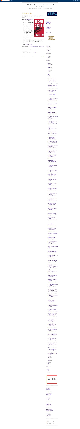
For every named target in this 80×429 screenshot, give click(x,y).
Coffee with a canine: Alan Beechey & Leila (52, 191)
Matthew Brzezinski (49, 409)
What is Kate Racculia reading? (52, 277)
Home (33, 57)
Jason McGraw (48, 389)
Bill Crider (47, 403)
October (49, 67)
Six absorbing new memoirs (52, 171)
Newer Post (23, 57)
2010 (48, 366)
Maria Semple (48, 398)
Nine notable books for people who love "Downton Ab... (52, 314)
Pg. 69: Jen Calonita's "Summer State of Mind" (52, 294)
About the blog (48, 21)
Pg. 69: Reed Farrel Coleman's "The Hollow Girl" (52, 114)
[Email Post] (37, 52)
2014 (48, 63)
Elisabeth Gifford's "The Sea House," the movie (52, 110)
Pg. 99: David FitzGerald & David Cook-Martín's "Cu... (53, 267)
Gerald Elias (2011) (49, 393)
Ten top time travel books (51, 112)
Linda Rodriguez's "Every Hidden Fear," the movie (53, 146)
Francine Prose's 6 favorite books (52, 237)
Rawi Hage (47, 390)
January (49, 360)
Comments (49, 423)
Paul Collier (48, 412)
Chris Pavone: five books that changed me (52, 209)
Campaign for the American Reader (40, 5)
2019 (48, 56)
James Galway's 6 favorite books (52, 352)
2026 (48, 46)
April (49, 356)
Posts (48, 421)
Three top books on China (51, 104)
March (49, 357)
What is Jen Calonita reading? (52, 245)
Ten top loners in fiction (51, 224)
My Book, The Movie (49, 24)
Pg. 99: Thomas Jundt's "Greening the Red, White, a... (53, 296)
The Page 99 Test (48, 26)
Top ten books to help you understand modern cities (52, 81)
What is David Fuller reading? (52, 92)
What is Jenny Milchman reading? (53, 173)
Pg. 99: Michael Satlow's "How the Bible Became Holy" (53, 99)
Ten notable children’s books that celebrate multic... (52, 86)
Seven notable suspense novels (52, 241)
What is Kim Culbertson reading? (53, 260)
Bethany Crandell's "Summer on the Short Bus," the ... (52, 211)
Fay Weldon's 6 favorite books (52, 271)
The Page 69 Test (48, 23)
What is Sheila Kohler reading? (52, 103)
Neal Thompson (48, 414)
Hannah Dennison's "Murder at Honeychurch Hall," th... (52, 175)
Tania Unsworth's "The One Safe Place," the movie (52, 290)
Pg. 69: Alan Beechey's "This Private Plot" (52, 235)
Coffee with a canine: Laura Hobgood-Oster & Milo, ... (52, 258)
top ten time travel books (29, 19)
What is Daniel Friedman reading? (53, 311)
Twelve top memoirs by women (52, 251)
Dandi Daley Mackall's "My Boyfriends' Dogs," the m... (52, 332)
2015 (48, 61)
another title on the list (29, 44)
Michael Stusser (48, 406)
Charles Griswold (48, 408)
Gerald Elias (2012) (49, 392)
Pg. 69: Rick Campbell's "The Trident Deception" (52, 339)
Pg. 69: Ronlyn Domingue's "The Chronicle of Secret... (52, 96)
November (49, 65)
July (48, 71)
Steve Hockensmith (49, 401)
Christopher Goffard (49, 405)
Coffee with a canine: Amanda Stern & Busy (52, 231)
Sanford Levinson (48, 411)
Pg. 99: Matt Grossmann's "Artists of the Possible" (53, 256)
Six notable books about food (52, 139)
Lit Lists (47, 29)
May (49, 74)
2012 (48, 363)
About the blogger (48, 22)
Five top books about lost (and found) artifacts (52, 91)
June (49, 73)
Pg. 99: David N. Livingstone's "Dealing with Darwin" (52, 239)
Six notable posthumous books (52, 213)
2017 (48, 59)
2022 (48, 52)
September (49, 68)
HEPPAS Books (48, 32)
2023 (48, 50)
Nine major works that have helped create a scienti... (52, 204)
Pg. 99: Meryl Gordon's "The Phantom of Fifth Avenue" (52, 79)
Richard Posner (48, 415)
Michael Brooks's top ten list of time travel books (32, 48)
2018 (48, 57)
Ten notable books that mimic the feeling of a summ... (53, 168)
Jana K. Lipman (48, 396)
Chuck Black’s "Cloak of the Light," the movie (52, 249)
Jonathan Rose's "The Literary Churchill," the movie (52, 101)
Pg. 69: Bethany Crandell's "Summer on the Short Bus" (52, 316)
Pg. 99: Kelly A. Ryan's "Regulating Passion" (51, 152)
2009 (48, 367)
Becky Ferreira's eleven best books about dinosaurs (36, 46)
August (49, 70)
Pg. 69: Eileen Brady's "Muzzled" (53, 170)
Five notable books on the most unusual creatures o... (52, 343)
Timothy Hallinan (48, 394)
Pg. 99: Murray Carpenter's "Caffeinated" (52, 223)
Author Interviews (48, 27)
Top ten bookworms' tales (51, 94)
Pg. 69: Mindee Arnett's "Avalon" (52, 150)
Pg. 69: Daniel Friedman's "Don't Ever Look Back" (52, 350)
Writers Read (48, 28)
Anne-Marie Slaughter (49, 410)
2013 (48, 362)
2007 (48, 370)
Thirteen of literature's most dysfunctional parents (52, 132)
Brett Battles (48, 395)
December (49, 64)
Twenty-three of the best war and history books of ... (52, 319)
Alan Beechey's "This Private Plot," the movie (52, 156)
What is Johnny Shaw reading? (52, 291)
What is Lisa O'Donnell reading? (52, 133)
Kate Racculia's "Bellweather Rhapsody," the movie (52, 229)
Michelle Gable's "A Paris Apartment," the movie (51, 321)
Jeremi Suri (47, 416)
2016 (48, 60)
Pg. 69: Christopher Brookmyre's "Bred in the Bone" (52, 327)
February (49, 359)
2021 (48, 53)
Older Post (42, 57)
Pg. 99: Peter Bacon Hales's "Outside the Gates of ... (52, 325)
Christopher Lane (48, 404)
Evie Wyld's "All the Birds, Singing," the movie (52, 301)
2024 (48, 49)
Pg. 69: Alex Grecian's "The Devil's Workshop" (52, 158)
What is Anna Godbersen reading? (53, 233)
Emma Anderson (48, 400)
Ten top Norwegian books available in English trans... (52, 161)
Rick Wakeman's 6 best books (52, 200)
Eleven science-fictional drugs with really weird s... (52, 276)
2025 (48, 47)
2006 (48, 372)
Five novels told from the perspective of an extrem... (52, 303)
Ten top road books (50, 323)
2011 (48, 365)
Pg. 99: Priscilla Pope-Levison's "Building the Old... (52, 345)
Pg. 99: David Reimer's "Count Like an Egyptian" (52, 199)
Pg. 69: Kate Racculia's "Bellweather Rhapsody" (52, 243)
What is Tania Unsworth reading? (52, 334)
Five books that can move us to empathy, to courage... (52, 336)
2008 (48, 369)
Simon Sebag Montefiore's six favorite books (52, 122)
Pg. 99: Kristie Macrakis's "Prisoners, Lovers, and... (52, 138)
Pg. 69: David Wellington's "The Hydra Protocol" (52, 227)
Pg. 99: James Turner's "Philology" (53, 181)
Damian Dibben (24, 14)
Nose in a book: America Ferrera (52, 340)
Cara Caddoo (48, 388)
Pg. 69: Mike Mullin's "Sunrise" (52, 141)
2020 (48, 54)
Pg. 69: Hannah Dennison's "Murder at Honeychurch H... (52, 282)
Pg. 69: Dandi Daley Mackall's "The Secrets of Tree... (52, 253)
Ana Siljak (47, 399)
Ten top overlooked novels (52, 307)
